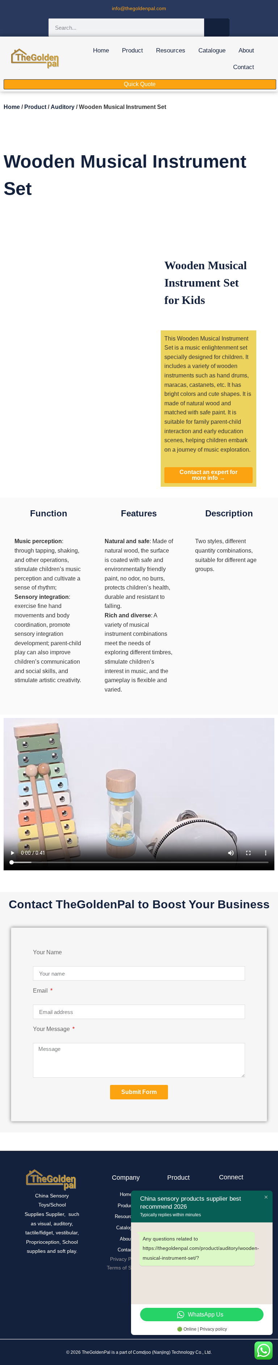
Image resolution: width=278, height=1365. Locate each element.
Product (132, 50)
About (246, 50)
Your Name (47, 952)
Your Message (52, 1029)
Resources (170, 50)
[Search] (216, 27)
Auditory (63, 107)
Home (101, 50)
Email (41, 991)
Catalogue (212, 50)
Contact (243, 67)
